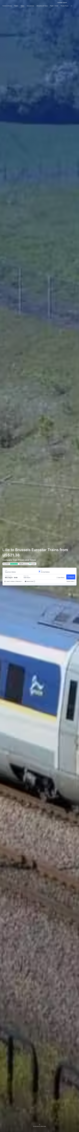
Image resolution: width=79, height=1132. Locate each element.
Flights (16, 6)
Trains (22, 6)
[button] (55, 2)
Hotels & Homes (7, 6)
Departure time (8, 576)
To (41, 570)
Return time (26, 576)
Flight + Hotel (54, 6)
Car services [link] (30, 6)
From (6, 570)
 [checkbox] (34, 581)
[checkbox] (60, 577)
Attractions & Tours (42, 6)
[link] (62, 2)
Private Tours (64, 6)
